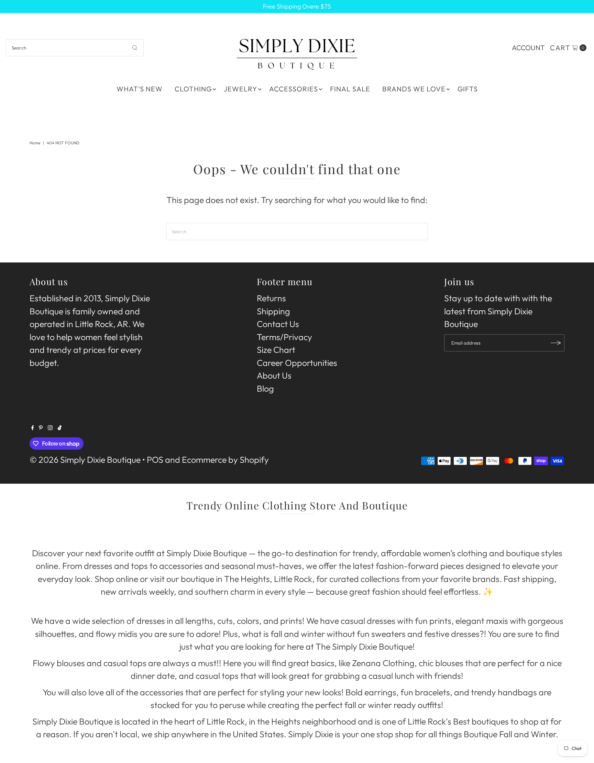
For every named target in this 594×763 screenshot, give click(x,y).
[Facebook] (32, 427)
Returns (271, 298)
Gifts (468, 89)
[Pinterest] (41, 427)
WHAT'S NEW (140, 89)
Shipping (273, 311)
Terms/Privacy (284, 337)
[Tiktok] (60, 427)
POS (155, 459)
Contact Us (278, 323)
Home (35, 142)
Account (528, 47)
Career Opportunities (297, 362)
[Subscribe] (555, 342)
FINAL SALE (350, 89)
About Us (274, 375)
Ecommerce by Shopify (225, 459)
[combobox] (75, 47)
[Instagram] (50, 427)
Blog (265, 388)
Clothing (193, 89)
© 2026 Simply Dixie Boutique (85, 459)
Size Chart (276, 349)
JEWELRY (240, 89)
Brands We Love (414, 89)
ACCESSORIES (293, 89)
